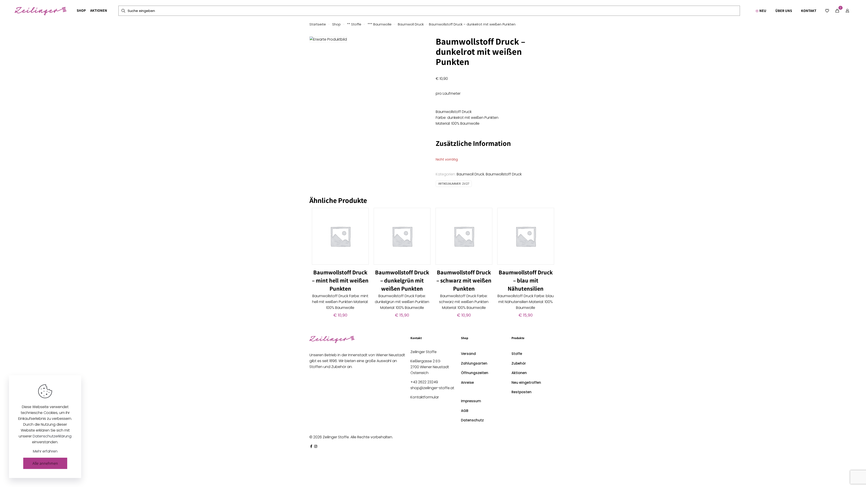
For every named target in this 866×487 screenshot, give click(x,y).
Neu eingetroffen (526, 382)
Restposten (521, 392)
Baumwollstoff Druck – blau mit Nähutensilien (526, 280)
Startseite (317, 24)
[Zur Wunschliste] (362, 224)
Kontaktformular (424, 397)
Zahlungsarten (474, 363)
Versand (468, 353)
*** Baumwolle (380, 24)
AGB (464, 410)
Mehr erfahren (45, 451)
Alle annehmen (45, 463)
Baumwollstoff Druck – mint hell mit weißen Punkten (340, 280)
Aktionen (519, 372)
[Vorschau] (362, 234)
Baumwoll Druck (411, 24)
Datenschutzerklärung (52, 436)
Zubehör (518, 363)
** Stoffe (354, 24)
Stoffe (516, 353)
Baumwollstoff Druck (504, 174)
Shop (336, 24)
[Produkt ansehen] (362, 214)
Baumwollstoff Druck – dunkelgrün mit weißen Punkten (402, 280)
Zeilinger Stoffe (336, 437)
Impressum (471, 401)
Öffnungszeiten (474, 372)
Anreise (467, 382)
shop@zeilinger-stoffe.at (432, 388)
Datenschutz (472, 420)
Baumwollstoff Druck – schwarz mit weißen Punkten (463, 280)
